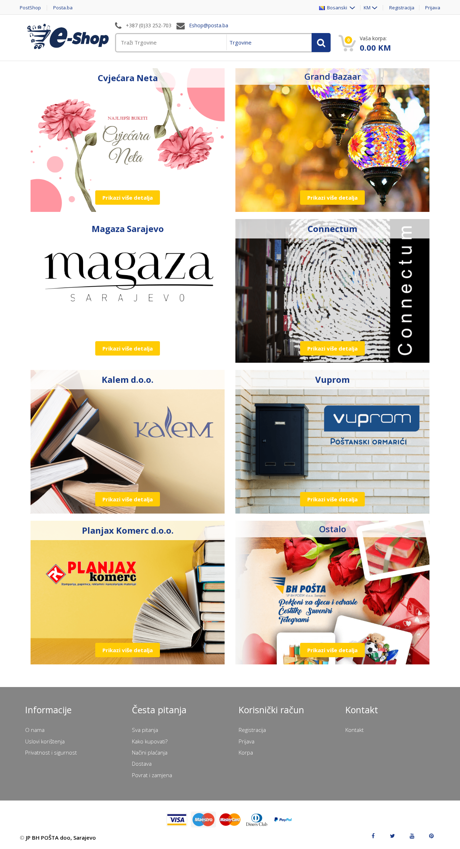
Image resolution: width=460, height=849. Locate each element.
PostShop (30, 7)
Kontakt (354, 729)
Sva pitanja (145, 729)
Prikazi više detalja (127, 197)
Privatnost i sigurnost (51, 752)
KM (367, 7)
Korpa (246, 752)
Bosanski (336, 7)
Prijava (432, 7)
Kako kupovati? (149, 741)
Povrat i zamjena (152, 775)
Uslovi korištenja (45, 741)
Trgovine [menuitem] (240, 42)
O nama (35, 729)
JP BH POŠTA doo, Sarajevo (61, 837)
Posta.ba (63, 7)
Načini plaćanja (149, 752)
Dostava (142, 763)
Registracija (401, 7)
